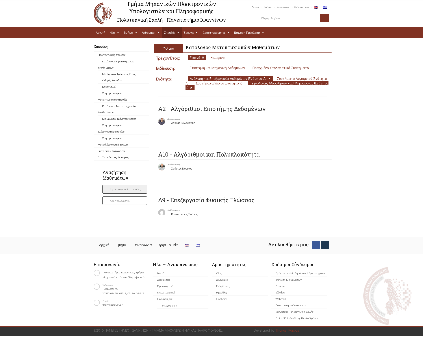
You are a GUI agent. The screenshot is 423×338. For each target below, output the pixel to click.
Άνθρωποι (148, 32)
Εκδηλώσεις (223, 286)
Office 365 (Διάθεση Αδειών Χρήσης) (297, 318)
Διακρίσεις (163, 279)
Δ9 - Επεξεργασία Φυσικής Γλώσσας (206, 200)
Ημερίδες (221, 292)
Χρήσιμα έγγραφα (113, 93)
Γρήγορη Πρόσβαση (247, 32)
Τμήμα (267, 6)
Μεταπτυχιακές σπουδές (112, 99)
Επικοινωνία (283, 6)
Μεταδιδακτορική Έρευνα (113, 144)
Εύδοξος (280, 292)
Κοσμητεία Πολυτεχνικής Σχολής (294, 311)
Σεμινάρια (222, 279)
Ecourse (280, 286)
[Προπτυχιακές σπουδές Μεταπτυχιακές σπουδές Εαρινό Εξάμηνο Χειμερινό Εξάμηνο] (124, 189)
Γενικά (161, 273)
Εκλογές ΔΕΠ (169, 305)
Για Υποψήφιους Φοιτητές (113, 157)
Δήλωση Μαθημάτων (288, 279)
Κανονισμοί (109, 86)
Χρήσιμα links (301, 6)
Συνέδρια (221, 299)
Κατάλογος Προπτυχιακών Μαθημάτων (116, 64)
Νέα (112, 32)
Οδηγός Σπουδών (112, 80)
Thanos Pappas (287, 330)
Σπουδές (169, 32)
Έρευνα (189, 32)
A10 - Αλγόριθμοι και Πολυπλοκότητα (209, 154)
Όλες (219, 273)
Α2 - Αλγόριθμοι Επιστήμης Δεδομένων (212, 108)
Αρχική (255, 6)
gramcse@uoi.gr (112, 304)
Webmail (280, 299)
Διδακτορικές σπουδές (111, 131)
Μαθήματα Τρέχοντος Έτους (119, 74)
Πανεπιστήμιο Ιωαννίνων (290, 305)
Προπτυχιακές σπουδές (112, 54)
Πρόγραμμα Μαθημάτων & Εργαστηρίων (300, 273)
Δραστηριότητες (213, 32)
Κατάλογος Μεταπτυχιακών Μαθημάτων (117, 109)
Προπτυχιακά (165, 286)
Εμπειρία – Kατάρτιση (111, 151)
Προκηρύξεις (165, 299)
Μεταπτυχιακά (166, 292)
